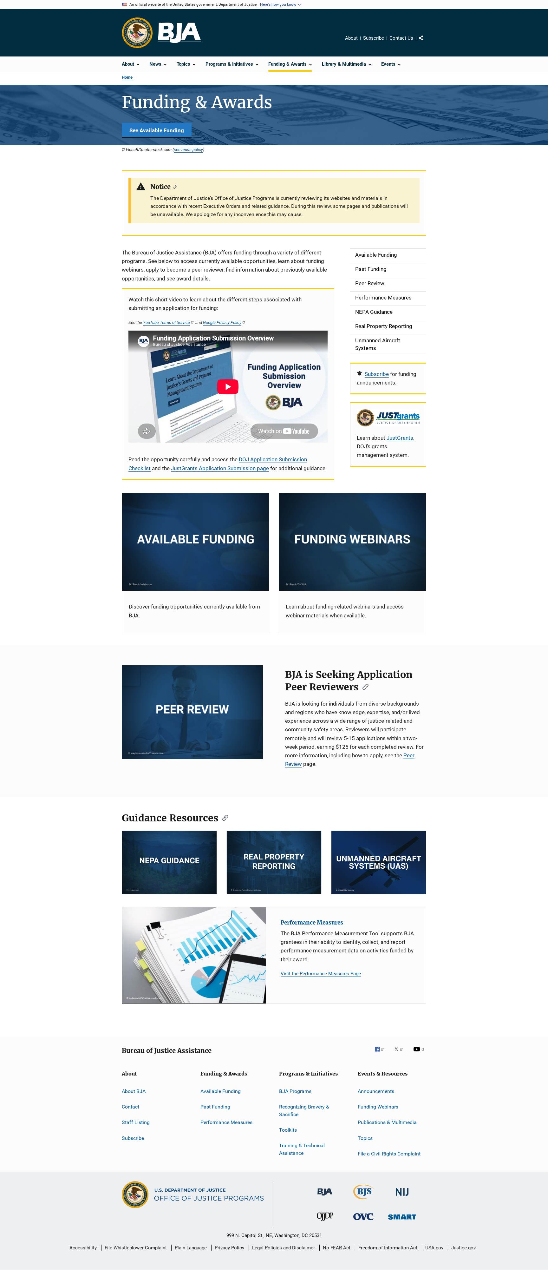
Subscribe (373, 38)
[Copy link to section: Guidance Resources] (223, 817)
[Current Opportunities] (195, 542)
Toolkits (288, 1130)
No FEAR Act (336, 1248)
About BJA (134, 1091)
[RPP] (274, 862)
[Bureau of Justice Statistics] (363, 1200)
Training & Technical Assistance (302, 1149)
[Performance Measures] (194, 955)
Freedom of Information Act (387, 1248)
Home (127, 77)
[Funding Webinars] (352, 542)
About (351, 38)
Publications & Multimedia (387, 1122)
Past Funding (215, 1107)
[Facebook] (382, 1054)
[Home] (179, 33)
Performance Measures (312, 922)
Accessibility (83, 1248)
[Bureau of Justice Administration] (324, 1196)
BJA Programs (295, 1091)
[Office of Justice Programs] (137, 32)
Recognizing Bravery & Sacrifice (304, 1110)
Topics (365, 1138)
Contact (130, 1107)
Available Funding (220, 1091)
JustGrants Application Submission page (220, 468)
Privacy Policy (229, 1248)
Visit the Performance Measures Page (321, 974)
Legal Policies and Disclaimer (283, 1248)
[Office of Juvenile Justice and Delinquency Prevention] (325, 1222)
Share (426, 42)
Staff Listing (136, 1122)
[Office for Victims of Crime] (363, 1221)
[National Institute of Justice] (402, 1197)
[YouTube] (420, 1054)
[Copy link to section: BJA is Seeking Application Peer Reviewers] (363, 686)
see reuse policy (188, 149)
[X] (401, 1054)
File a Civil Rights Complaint (389, 1154)
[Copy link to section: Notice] (174, 186)
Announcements (376, 1091)
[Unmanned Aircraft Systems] (378, 862)
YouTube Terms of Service (166, 322)
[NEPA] (169, 862)
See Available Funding (156, 130)
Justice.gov (463, 1248)
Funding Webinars (378, 1107)
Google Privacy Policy (222, 322)
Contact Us (401, 38)
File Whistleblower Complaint (136, 1248)
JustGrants (400, 438)
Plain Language (191, 1248)
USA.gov (434, 1248)
